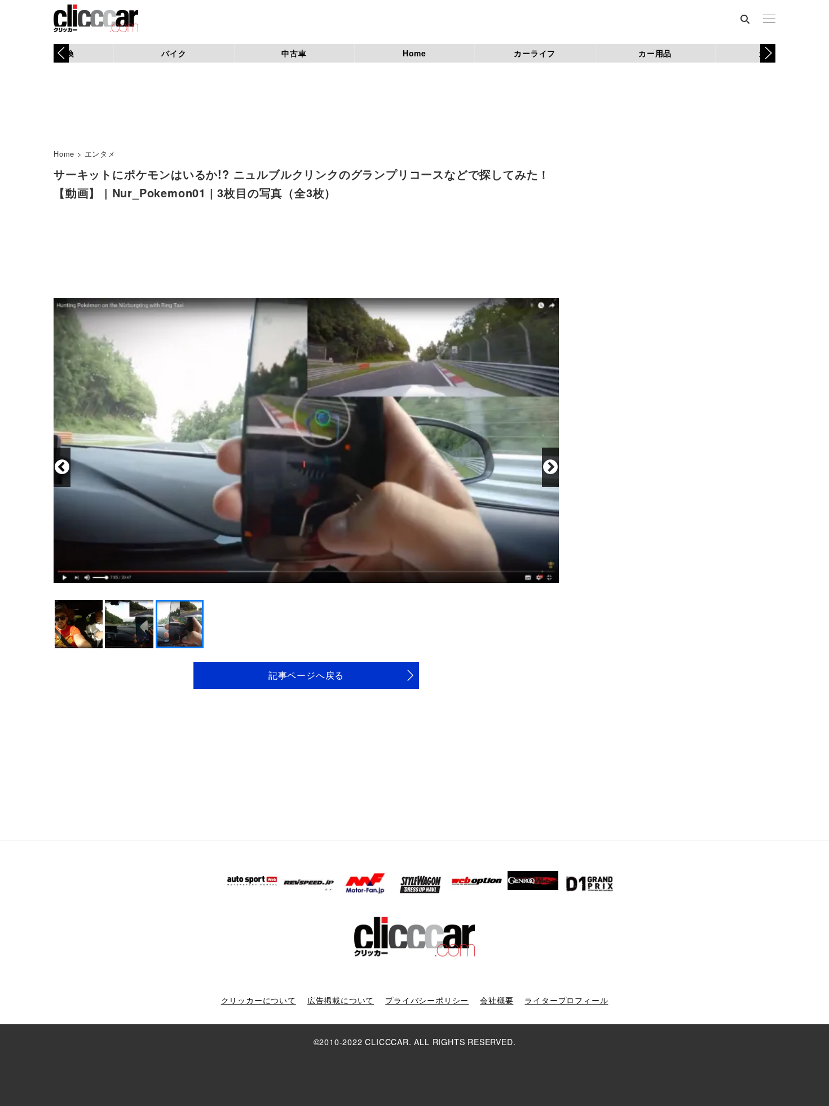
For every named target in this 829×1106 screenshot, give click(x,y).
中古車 (293, 53)
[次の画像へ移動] (550, 467)
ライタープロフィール (566, 1000)
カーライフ (534, 53)
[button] (767, 53)
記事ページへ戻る (306, 675)
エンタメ (100, 153)
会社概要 (496, 1000)
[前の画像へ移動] (62, 467)
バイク (173, 53)
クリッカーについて (258, 1000)
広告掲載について (340, 1000)
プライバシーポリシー (427, 1000)
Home (414, 53)
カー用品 (655, 53)
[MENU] (769, 19)
